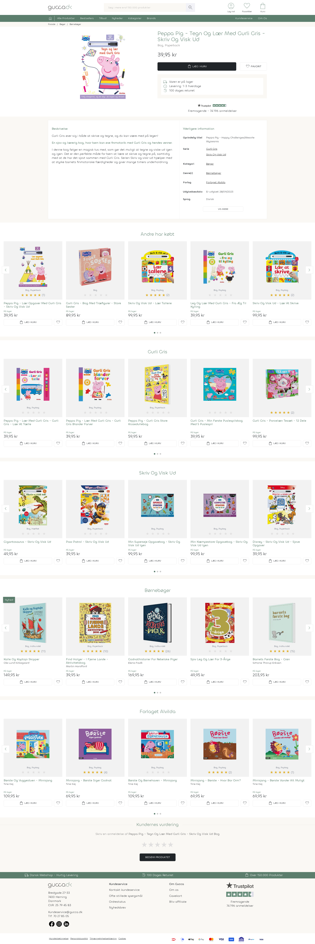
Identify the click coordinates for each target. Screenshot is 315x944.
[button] (5, 270)
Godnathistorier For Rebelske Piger (153, 659)
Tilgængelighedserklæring (103, 938)
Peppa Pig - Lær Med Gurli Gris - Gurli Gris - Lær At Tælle (31, 422)
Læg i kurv (197, 66)
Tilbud (102, 18)
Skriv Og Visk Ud (216, 154)
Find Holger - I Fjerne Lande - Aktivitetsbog (87, 661)
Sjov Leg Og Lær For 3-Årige (210, 659)
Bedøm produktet (157, 857)
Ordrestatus (117, 902)
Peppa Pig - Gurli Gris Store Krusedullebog (148, 422)
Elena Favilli (135, 663)
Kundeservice (243, 18)
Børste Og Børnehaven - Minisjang (152, 780)
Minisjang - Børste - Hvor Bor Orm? (215, 780)
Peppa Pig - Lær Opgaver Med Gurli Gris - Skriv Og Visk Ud (32, 304)
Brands (151, 18)
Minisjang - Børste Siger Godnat (89, 780)
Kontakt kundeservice (124, 890)
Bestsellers (87, 18)
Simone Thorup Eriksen (267, 663)
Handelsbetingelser (59, 938)
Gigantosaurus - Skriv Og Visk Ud (27, 541)
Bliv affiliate (177, 902)
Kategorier (134, 18)
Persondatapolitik (79, 938)
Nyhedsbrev (117, 907)
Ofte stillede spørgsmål (126, 896)
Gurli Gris (211, 149)
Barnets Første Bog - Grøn (271, 659)
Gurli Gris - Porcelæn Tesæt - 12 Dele (279, 420)
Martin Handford (76, 666)
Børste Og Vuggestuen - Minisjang (28, 780)
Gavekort (175, 896)
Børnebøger (213, 173)
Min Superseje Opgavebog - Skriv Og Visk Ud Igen (154, 543)
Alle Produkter (66, 18)
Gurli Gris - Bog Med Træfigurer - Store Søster (93, 304)
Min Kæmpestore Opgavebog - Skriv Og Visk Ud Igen (219, 543)
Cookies (122, 938)
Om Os (262, 18)
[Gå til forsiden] (60, 885)
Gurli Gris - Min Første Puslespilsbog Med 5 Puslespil (216, 422)
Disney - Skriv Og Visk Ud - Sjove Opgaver (276, 543)
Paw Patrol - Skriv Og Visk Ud (87, 541)
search (190, 7)
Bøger (210, 164)
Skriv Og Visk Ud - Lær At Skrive (276, 303)
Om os (173, 890)
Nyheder (117, 18)
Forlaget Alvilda (215, 182)
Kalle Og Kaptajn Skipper (21, 659)
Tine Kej (8, 784)
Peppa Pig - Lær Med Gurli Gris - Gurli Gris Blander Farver (93, 422)
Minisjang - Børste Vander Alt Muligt (278, 780)
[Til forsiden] (60, 7)
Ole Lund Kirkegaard (16, 663)
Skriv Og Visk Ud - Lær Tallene (150, 303)
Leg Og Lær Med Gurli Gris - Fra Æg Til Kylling (218, 304)
